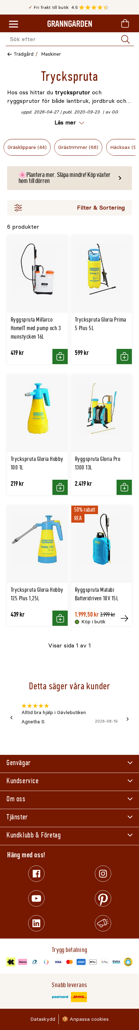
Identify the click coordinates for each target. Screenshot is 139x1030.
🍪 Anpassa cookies (85, 1019)
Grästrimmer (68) (78, 147)
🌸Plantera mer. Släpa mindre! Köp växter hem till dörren (64, 178)
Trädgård (24, 54)
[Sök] (125, 39)
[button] (96, 7)
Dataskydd (42, 1019)
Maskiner (51, 54)
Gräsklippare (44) (27, 147)
